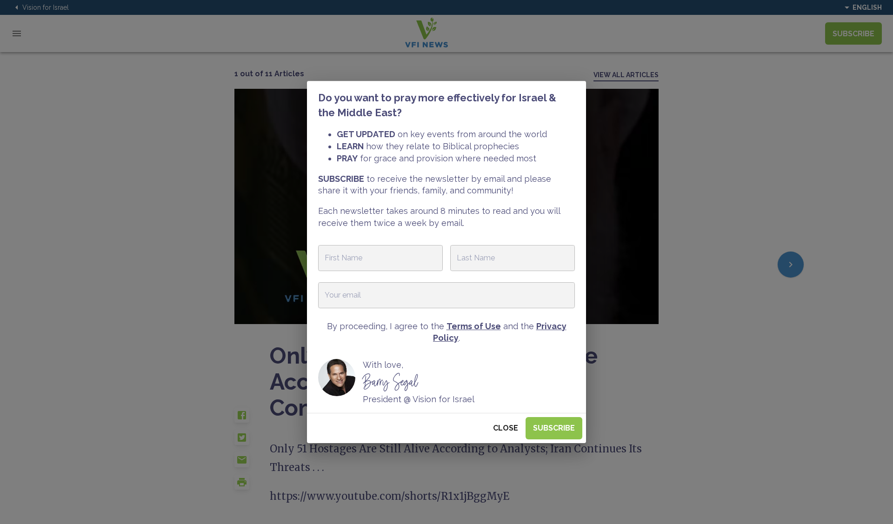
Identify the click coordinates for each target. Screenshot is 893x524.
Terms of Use (473, 326)
